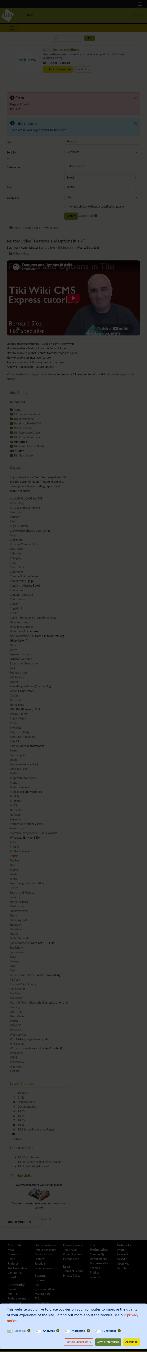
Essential (20, 1331)
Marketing (78, 1331)
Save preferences (108, 1342)
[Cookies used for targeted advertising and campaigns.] (88, 1331)
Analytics (49, 1331)
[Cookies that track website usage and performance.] (58, 1331)
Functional (109, 1331)
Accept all (131, 1342)
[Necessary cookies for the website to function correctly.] (29, 1331)
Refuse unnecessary (78, 1342)
